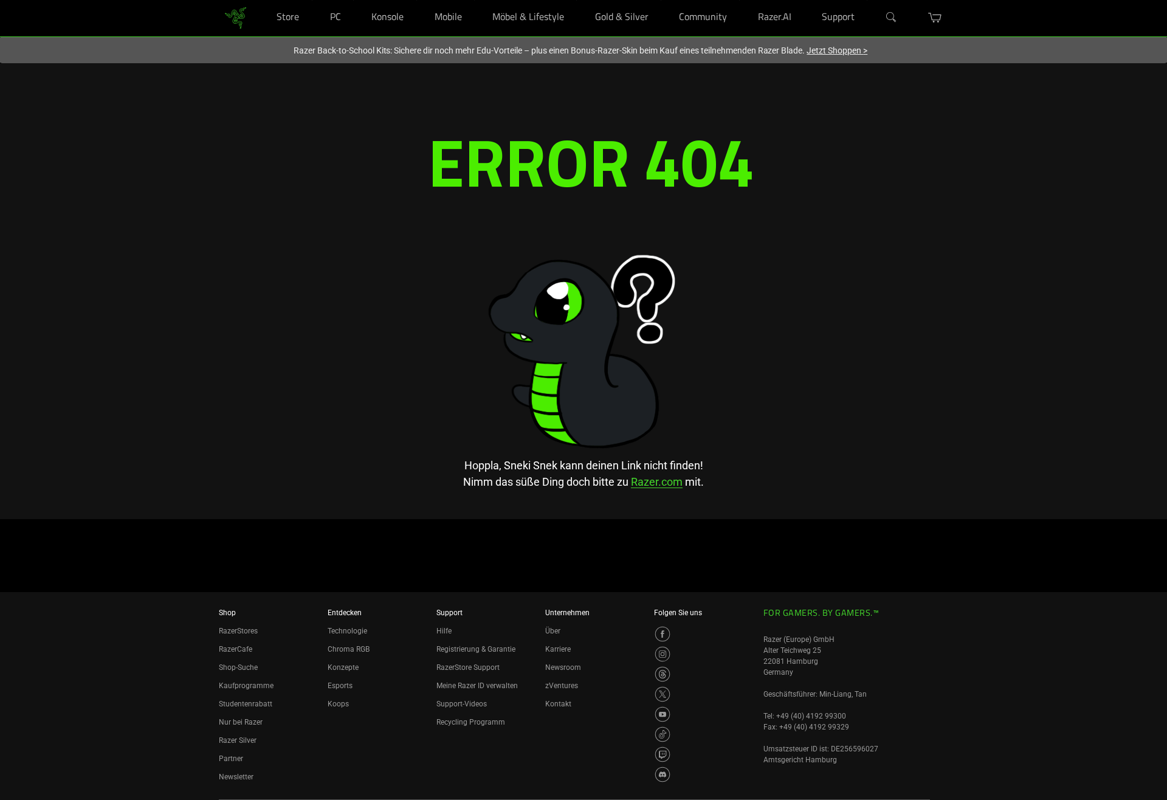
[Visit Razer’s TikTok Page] (662, 734)
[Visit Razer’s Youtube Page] (662, 714)
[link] (235, 17)
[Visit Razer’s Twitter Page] (662, 694)
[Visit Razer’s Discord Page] (662, 774)
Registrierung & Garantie (475, 649)
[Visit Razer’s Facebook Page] (662, 634)
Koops (338, 704)
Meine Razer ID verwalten (477, 685)
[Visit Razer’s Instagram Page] (662, 654)
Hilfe (444, 631)
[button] (935, 17)
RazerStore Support (468, 667)
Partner (231, 758)
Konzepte (343, 667)
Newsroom (563, 667)
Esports (340, 685)
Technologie (347, 631)
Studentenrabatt (245, 704)
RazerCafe (235, 649)
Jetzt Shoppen (837, 50)
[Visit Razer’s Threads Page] (662, 674)
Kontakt (558, 704)
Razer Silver (237, 740)
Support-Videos (461, 704)
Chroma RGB (349, 649)
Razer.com (657, 481)
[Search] (892, 18)
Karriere (558, 649)
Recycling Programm (470, 722)
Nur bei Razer (241, 722)
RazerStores (238, 631)
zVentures (561, 685)
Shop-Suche (238, 667)
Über (552, 631)
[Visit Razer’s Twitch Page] (662, 754)
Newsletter (236, 777)
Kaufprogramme (246, 685)
